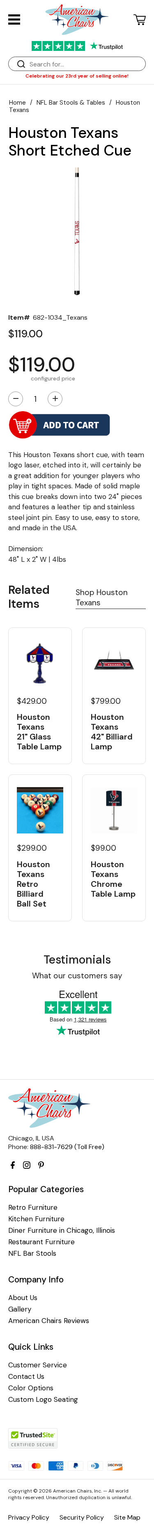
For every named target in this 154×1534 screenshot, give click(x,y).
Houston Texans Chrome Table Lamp (113, 879)
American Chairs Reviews (48, 1320)
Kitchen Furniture (36, 1219)
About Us (22, 1297)
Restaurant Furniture (41, 1242)
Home (17, 102)
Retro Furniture (32, 1207)
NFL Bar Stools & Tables (71, 102)
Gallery (19, 1309)
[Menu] (14, 19)
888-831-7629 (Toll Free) (67, 1146)
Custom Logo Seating (43, 1399)
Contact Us (26, 1376)
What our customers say (77, 976)
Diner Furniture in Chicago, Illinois (61, 1230)
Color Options (30, 1388)
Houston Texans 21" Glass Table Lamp (39, 731)
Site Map (127, 1517)
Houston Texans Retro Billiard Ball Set (33, 884)
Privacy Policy (28, 1517)
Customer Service (37, 1365)
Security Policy (82, 1517)
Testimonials (77, 959)
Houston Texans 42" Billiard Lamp (112, 731)
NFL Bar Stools (32, 1253)
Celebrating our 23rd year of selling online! (77, 76)
